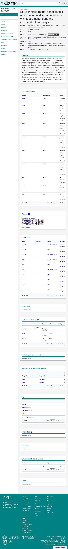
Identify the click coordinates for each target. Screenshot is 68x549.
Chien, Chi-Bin (50, 37)
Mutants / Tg (25, 503)
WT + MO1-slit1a (51, 254)
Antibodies (25, 505)
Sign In (65, 3)
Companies (50, 512)
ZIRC (36, 508)
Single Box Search (27, 524)
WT (48, 249)
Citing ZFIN (25, 528)
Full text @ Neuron (43, 49)
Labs (48, 510)
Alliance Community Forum (52, 505)
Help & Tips (25, 520)
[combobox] (40, 3)
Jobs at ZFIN (25, 532)
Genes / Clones (26, 499)
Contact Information (27, 530)
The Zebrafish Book (40, 506)
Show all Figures (26, 227)
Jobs (48, 503)
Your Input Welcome (60, 547)
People (49, 508)
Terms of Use (62, 537)
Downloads (38, 499)
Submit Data (38, 501)
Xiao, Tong (36, 38)
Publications (25, 510)
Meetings (49, 501)
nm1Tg (24, 404)
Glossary (24, 522)
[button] (26, 241)
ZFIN (36, 515)
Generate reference (53, 34)
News (48, 499)
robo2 (51, 244)
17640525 (31, 49)
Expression (25, 501)
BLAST (37, 513)
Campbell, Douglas (41, 37)
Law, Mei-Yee (58, 37)
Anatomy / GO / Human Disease (26, 507)
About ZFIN (25, 526)
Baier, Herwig (31, 37)
